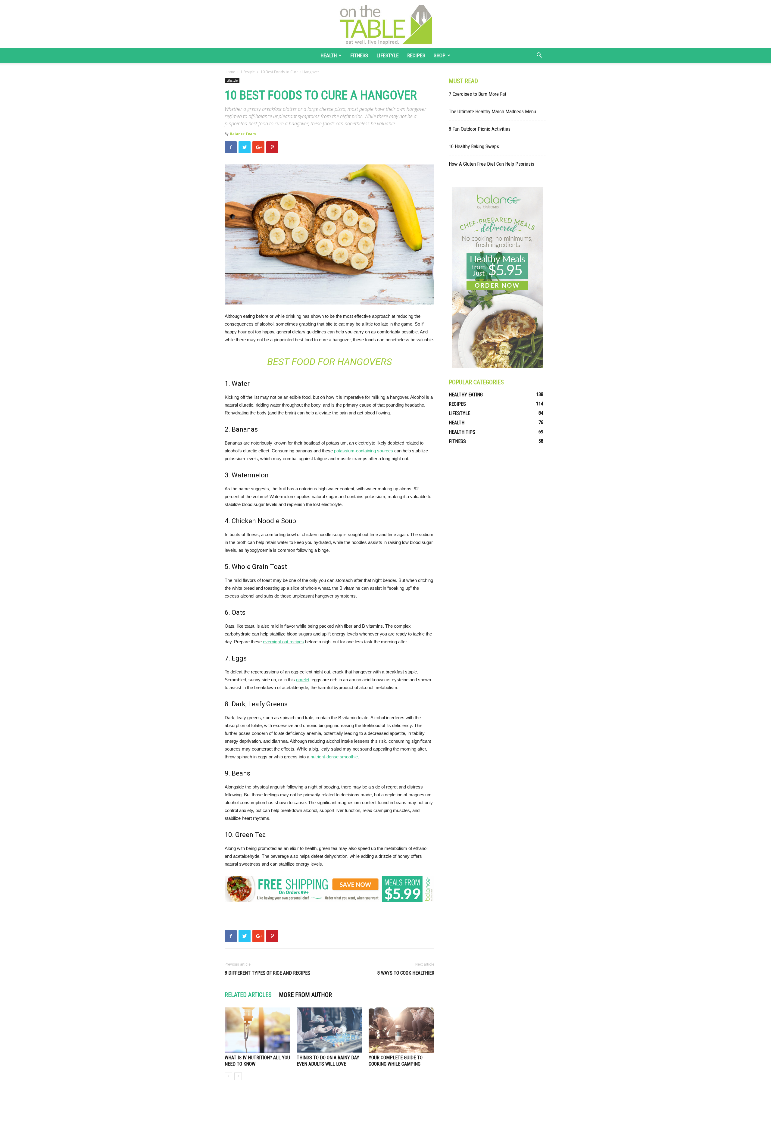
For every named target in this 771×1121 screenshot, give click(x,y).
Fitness (359, 55)
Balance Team (243, 133)
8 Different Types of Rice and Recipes (267, 973)
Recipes (416, 55)
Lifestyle (387, 55)
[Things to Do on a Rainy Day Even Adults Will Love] (329, 1030)
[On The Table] (385, 24)
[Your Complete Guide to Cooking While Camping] (401, 1030)
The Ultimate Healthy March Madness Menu (492, 111)
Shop (439, 55)
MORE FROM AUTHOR (305, 994)
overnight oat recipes (283, 641)
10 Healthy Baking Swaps (474, 146)
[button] (539, 56)
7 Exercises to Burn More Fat (477, 94)
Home (230, 71)
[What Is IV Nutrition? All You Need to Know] (257, 1030)
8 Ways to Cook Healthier (405, 973)
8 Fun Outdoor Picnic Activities (479, 129)
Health (328, 55)
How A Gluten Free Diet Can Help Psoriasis (491, 164)
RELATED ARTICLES (248, 994)
